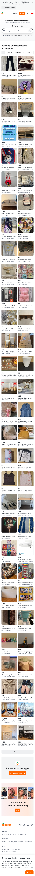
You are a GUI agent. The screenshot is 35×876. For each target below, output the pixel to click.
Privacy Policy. (28, 867)
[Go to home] (2, 13)
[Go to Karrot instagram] (24, 825)
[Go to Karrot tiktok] (32, 825)
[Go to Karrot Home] (6, 824)
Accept (29, 872)
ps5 (12, 35)
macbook (29, 35)
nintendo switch (18, 35)
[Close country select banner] (33, 2)
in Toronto (7, 48)
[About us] (27, 13)
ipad (25, 35)
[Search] (30, 31)
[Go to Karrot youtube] (28, 825)
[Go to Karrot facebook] (20, 825)
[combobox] (15, 31)
